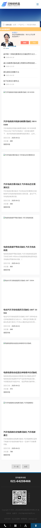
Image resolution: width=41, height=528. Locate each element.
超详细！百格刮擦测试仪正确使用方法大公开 (20, 54)
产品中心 (21, 25)
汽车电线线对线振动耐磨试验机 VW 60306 (19, 123)
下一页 (16, 467)
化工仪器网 (16, 519)
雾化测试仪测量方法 (11, 72)
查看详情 (6, 144)
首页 (14, 25)
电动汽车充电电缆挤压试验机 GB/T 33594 (20, 311)
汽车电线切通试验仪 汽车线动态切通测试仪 (19, 186)
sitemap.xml (32, 519)
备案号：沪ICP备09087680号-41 (23, 513)
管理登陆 (24, 519)
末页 (25, 467)
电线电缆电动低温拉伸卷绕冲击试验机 (20, 372)
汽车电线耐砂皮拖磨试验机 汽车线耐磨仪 (19, 433)
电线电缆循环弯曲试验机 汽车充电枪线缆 (19, 248)
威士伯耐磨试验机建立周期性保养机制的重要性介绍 (20, 63)
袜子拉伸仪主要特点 (11, 81)
